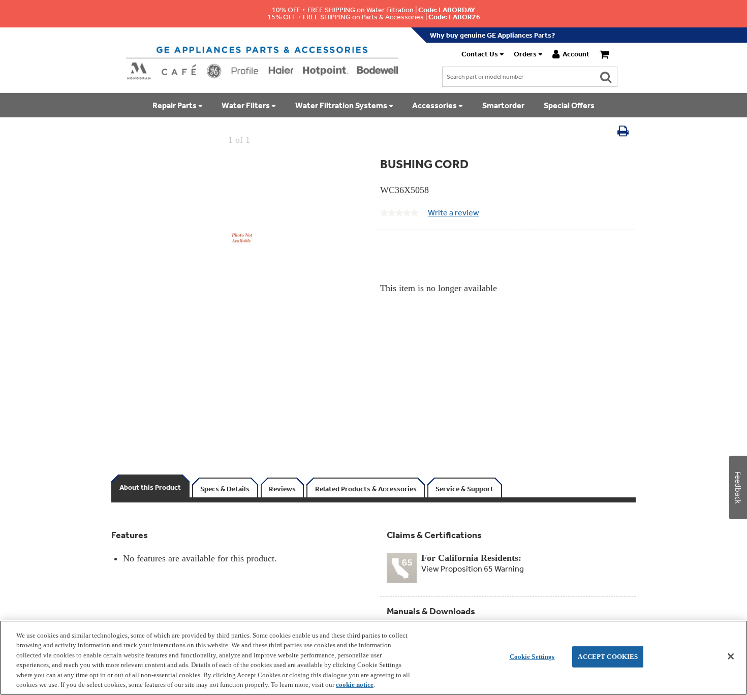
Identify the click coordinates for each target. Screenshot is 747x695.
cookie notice (355, 684)
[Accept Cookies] (731, 656)
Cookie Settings (532, 656)
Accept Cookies (608, 656)
